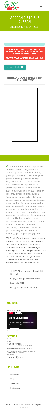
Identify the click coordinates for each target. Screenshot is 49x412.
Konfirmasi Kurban (15, 352)
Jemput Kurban (14, 344)
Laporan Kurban (15, 357)
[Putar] (12, 331)
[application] (22, 320)
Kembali (15, 67)
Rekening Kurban (15, 348)
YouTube (14, 383)
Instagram (15, 388)
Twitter (13, 379)
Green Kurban (23, 404)
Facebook (14, 374)
